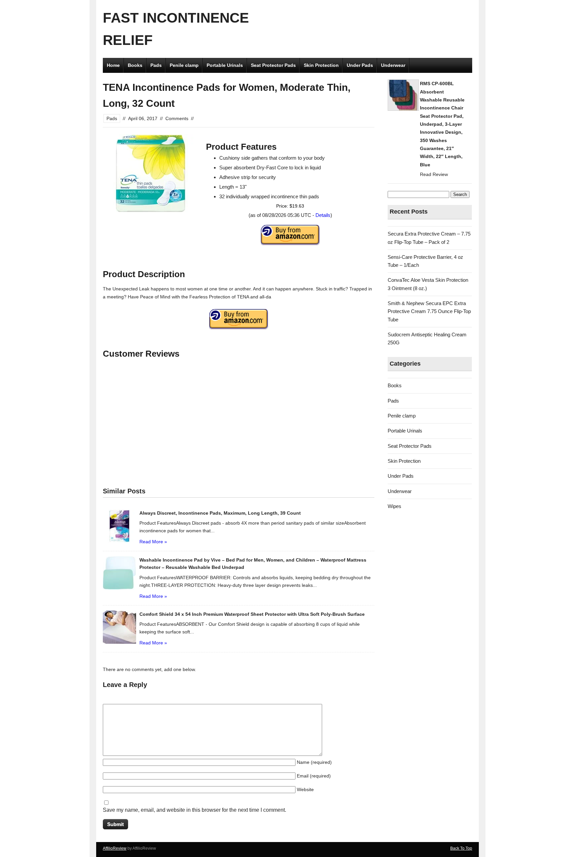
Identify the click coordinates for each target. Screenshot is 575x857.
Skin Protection (321, 65)
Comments (176, 118)
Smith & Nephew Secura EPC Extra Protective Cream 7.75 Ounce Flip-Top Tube (429, 311)
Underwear (393, 65)
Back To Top (461, 848)
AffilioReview (114, 848)
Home (113, 65)
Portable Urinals (225, 65)
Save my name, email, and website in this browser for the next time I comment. (194, 810)
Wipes (394, 506)
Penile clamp (184, 65)
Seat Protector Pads (273, 65)
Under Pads (360, 65)
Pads (156, 65)
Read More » (153, 541)
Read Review (434, 174)
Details (322, 215)
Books (135, 65)
